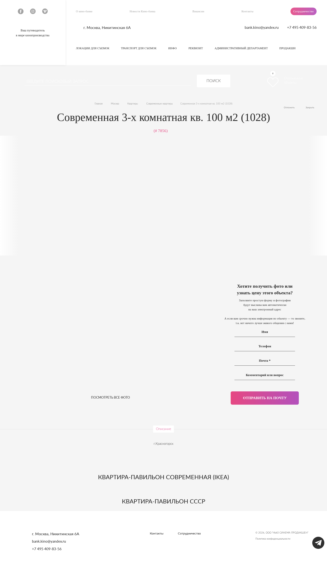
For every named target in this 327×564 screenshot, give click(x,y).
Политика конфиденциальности (272, 539)
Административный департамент (241, 48)
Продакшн (287, 48)
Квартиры (132, 104)
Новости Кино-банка (142, 11)
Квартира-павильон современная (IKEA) (163, 477)
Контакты (247, 11)
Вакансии (198, 11)
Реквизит (195, 48)
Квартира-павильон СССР (163, 501)
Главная (99, 104)
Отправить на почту (265, 398)
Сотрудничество (303, 11)
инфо (172, 48)
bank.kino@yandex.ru (262, 27)
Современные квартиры (159, 104)
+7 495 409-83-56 (302, 27)
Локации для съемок (92, 48)
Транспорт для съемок (138, 48)
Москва (115, 104)
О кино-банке (84, 11)
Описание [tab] (163, 429)
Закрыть (310, 107)
